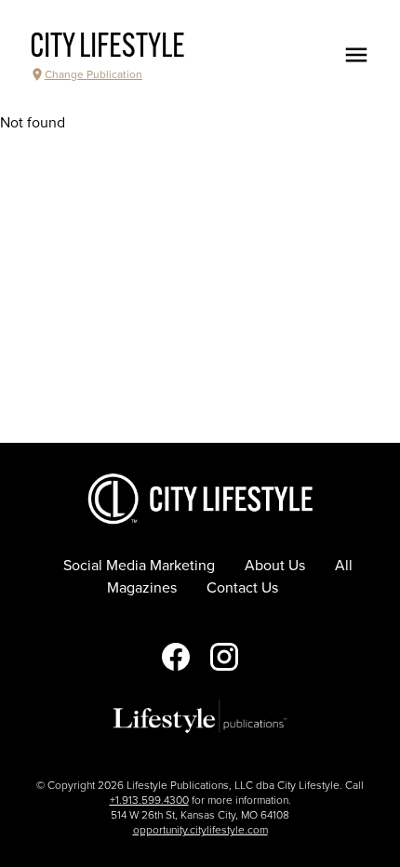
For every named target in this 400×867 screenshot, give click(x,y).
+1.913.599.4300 (149, 800)
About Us (275, 565)
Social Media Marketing (139, 565)
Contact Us (242, 588)
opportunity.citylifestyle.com (200, 829)
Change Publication (93, 74)
